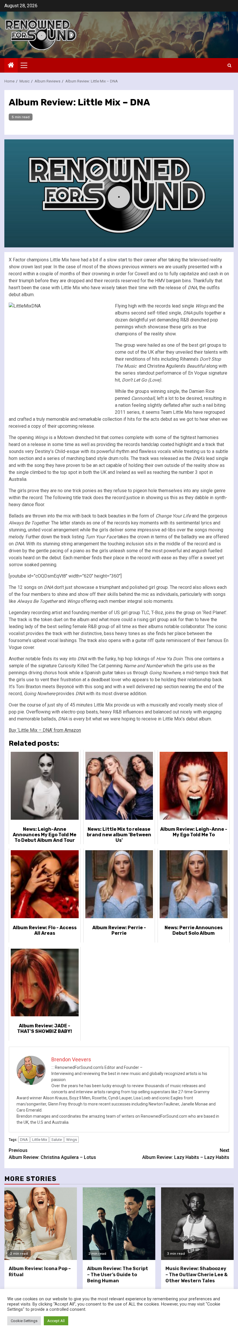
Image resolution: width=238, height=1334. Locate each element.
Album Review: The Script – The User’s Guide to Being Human (117, 1274)
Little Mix (39, 1139)
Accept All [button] (56, 1321)
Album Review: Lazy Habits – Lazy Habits (185, 1154)
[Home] (11, 66)
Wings (71, 1139)
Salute (56, 1139)
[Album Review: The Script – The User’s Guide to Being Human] (119, 1223)
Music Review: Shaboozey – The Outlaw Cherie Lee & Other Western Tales (196, 1274)
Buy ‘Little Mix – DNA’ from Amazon (45, 730)
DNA (24, 1139)
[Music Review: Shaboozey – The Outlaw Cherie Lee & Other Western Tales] (197, 1223)
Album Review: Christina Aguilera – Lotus (52, 1154)
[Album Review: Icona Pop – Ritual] (40, 1223)
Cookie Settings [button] (24, 1321)
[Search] (229, 65)
